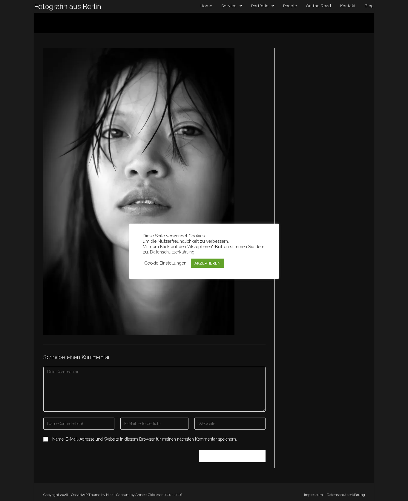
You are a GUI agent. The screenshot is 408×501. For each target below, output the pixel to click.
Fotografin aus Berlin (67, 6)
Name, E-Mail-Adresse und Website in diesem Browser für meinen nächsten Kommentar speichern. (144, 439)
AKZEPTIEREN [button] (207, 263)
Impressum (313, 495)
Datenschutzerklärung (346, 495)
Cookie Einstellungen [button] (165, 262)
